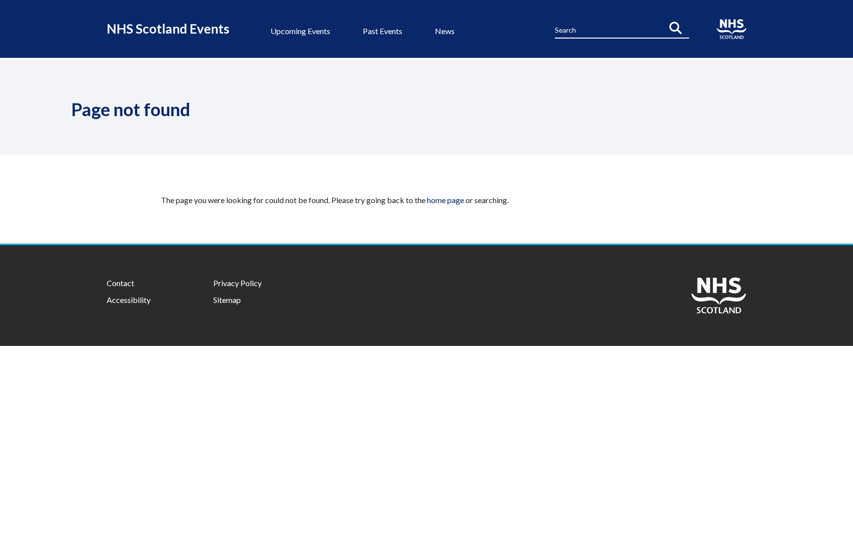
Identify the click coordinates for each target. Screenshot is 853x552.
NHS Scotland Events (168, 29)
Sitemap (227, 299)
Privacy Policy (237, 283)
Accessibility (129, 299)
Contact (120, 283)
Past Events (382, 31)
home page (445, 200)
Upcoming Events (300, 31)
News (445, 31)
